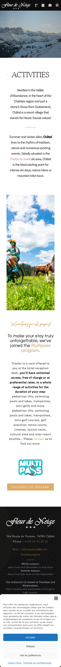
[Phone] (36, 5)
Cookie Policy (15, 663)
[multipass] (30, 460)
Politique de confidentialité (37, 663)
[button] (56, 598)
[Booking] (43, 5)
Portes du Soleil (20, 159)
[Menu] (57, 5)
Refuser (30, 646)
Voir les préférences (30, 655)
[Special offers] (50, 5)
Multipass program (36, 348)
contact (39, 439)
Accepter (30, 637)
